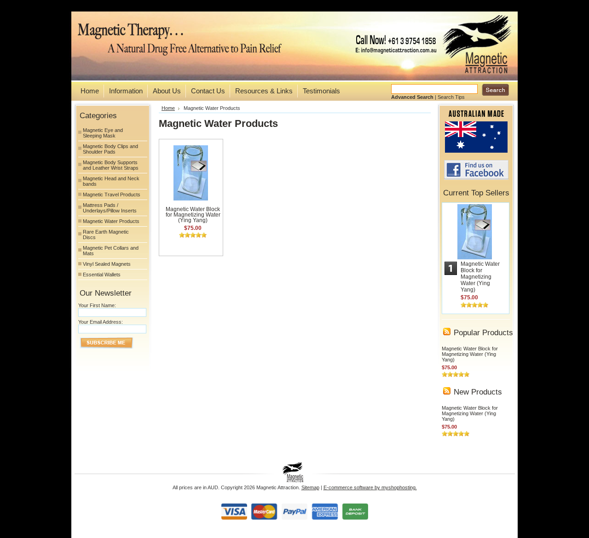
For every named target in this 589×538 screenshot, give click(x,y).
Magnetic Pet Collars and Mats (111, 250)
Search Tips (451, 97)
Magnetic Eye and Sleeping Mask (103, 132)
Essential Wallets (102, 274)
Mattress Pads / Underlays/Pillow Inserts (110, 207)
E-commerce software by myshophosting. (370, 487)
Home (168, 108)
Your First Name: (97, 305)
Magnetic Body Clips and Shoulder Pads (110, 149)
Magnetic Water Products (111, 221)
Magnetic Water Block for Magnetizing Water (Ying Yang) (193, 214)
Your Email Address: (100, 322)
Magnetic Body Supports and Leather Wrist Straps (111, 165)
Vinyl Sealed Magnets (107, 264)
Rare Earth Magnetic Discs (106, 234)
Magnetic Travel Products (111, 194)
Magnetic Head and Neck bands (111, 181)
